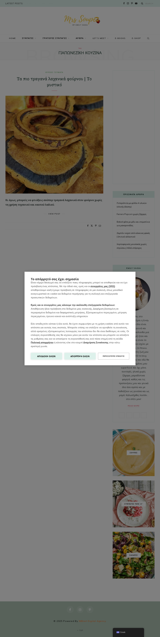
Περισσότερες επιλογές (114, 356)
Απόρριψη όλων (80, 356)
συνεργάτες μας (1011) (102, 286)
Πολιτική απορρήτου (42, 342)
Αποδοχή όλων (46, 356)
